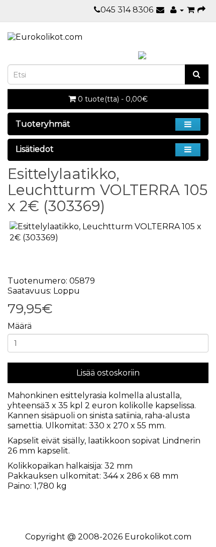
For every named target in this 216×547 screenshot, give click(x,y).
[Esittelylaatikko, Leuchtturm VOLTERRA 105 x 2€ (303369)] (108, 232)
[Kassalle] (201, 10)
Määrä (20, 326)
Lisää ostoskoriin (108, 373)
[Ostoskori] (190, 10)
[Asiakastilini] (177, 10)
